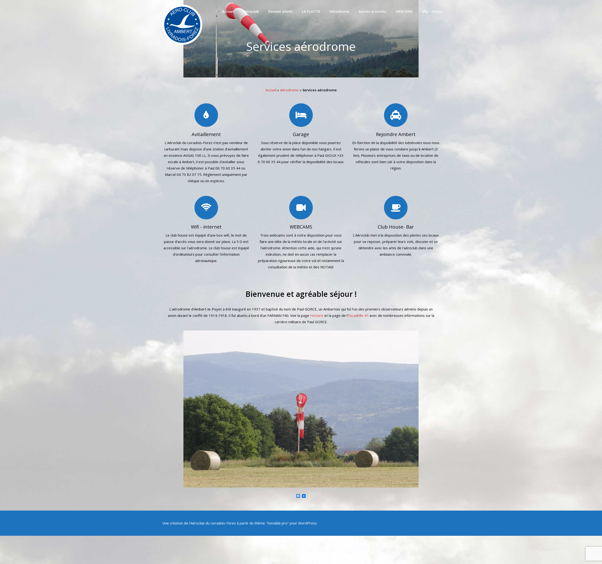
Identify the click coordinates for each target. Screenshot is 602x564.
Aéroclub (251, 11)
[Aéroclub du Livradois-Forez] (182, 43)
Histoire (316, 315)
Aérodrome (339, 11)
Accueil (228, 11)
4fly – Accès (432, 11)
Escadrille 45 (358, 315)
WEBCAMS (404, 11)
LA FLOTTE (311, 11)
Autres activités (372, 11)
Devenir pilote (280, 11)
